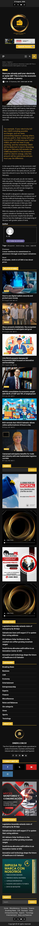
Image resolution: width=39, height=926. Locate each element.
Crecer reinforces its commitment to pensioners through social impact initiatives (19, 251)
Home (6, 908)
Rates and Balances (10, 703)
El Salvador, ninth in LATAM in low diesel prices (17, 259)
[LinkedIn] (26, 755)
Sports (5, 715)
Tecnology (6, 719)
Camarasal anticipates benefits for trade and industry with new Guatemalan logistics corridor (19, 440)
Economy (6, 679)
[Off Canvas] (3, 56)
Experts (5, 70)
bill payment (10, 246)
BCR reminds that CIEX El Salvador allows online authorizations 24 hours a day (19, 409)
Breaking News (8, 667)
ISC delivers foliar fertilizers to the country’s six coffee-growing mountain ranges (17, 641)
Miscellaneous (8, 699)
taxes (27, 246)
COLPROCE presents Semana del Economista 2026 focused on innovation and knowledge (19, 345)
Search (7, 466)
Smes (4, 711)
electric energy (20, 246)
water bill (33, 246)
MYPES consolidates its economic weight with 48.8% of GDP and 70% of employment (19, 378)
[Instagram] (16, 755)
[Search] (29, 56)
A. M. (6, 81)
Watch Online (34, 56)
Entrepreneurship (9, 687)
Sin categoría (7, 707)
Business (5, 671)
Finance (5, 695)
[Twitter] (19, 755)
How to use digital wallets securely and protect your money (19, 282)
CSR (4, 675)
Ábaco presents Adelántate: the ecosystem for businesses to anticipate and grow (19, 314)
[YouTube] (22, 755)
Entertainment (8, 683)
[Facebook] (13, 755)
